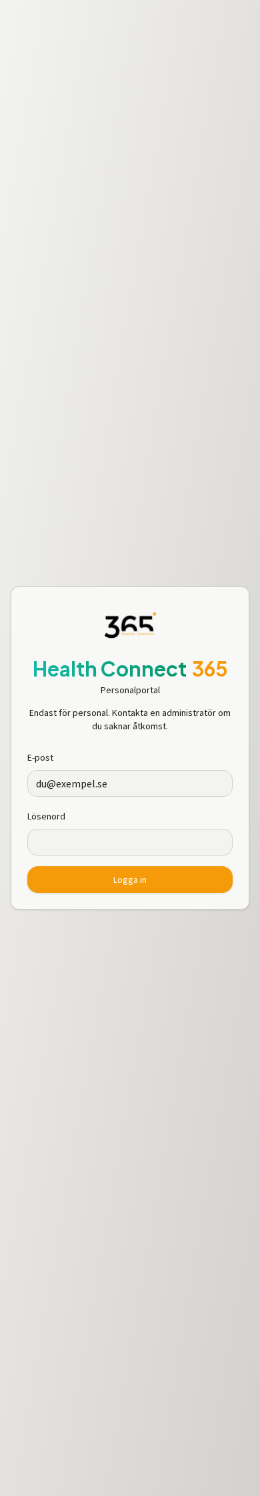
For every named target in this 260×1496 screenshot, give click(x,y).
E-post (40, 757)
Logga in (130, 880)
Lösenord (46, 816)
